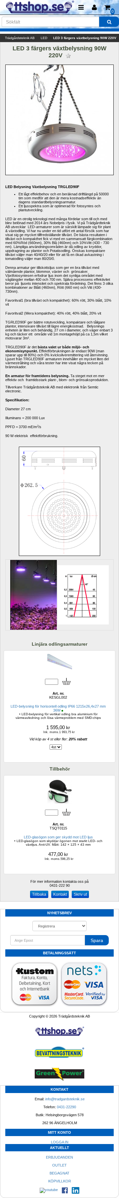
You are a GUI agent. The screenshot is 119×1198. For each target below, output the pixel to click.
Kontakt (60, 894)
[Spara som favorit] (68, 55)
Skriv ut (80, 894)
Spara (97, 940)
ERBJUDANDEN (59, 1157)
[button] (94, 7)
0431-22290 (66, 1107)
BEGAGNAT (59, 1173)
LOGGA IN (59, 1142)
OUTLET (59, 1165)
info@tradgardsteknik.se (65, 1099)
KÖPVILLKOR (59, 1181)
